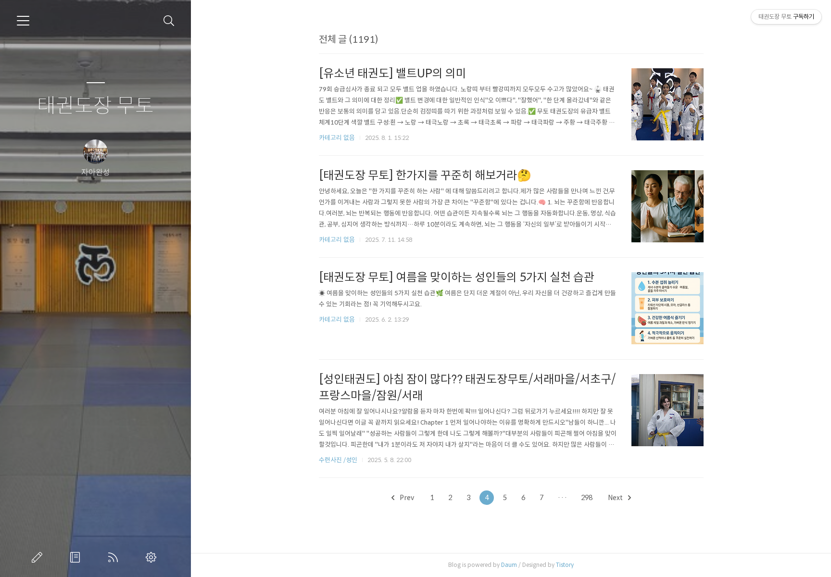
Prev (406, 497)
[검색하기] (169, 20)
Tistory (565, 564)
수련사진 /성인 (339, 460)
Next (616, 497)
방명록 (76, 557)
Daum (509, 564)
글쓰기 (38, 557)
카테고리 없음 (337, 138)
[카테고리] (23, 20)
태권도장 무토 (95, 106)
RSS (114, 557)
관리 (152, 557)
